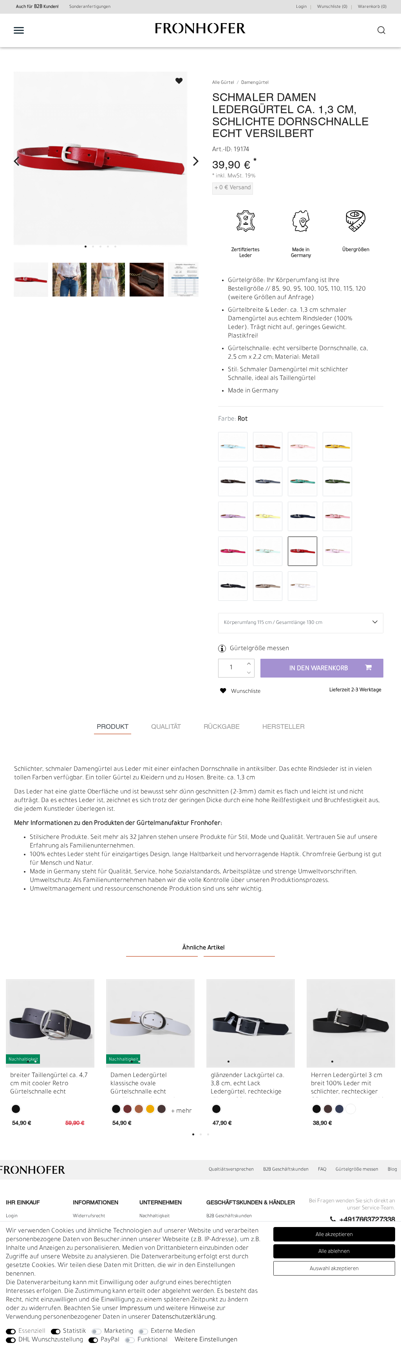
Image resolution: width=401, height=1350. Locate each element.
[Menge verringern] (249, 672)
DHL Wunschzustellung (50, 1340)
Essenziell (31, 1331)
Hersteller (283, 727)
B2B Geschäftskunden (286, 1170)
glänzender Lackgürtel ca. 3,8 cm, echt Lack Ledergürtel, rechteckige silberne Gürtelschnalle (247, 1084)
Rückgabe (222, 727)
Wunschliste (175, 78)
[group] (50, 1023)
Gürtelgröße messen (259, 648)
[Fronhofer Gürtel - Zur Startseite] (200, 32)
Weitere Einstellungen (206, 1340)
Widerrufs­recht (89, 1216)
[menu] (19, 30)
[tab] (112, 727)
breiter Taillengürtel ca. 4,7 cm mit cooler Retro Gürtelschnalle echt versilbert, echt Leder (48, 1084)
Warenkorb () (372, 7)
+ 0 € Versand (233, 188)
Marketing (118, 1331)
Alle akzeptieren (334, 1235)
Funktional (152, 1340)
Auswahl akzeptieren (334, 1269)
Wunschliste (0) (332, 7)
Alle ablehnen (334, 1252)
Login (301, 7)
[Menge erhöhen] (249, 663)
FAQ (322, 1170)
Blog (392, 1170)
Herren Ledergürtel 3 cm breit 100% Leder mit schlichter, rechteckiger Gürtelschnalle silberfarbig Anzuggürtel (349, 1084)
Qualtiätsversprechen (231, 1170)
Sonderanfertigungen (89, 7)
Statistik (74, 1331)
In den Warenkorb (318, 668)
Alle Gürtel (223, 83)
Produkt (112, 727)
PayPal (110, 1340)
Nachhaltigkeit (154, 1216)
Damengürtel (255, 83)
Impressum (136, 1308)
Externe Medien (173, 1331)
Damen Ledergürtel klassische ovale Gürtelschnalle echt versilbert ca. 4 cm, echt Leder (144, 1084)
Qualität (166, 727)
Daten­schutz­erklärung (183, 1317)
